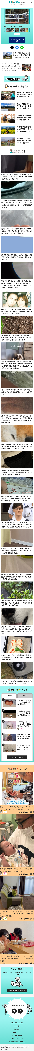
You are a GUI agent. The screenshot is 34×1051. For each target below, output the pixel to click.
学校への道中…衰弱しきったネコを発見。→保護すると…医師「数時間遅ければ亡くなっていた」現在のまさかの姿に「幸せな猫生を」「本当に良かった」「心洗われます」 (17, 364)
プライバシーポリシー (17, 1038)
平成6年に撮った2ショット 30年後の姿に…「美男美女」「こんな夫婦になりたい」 (24, 714)
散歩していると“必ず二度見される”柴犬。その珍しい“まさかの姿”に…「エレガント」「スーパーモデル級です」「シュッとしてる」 (17, 446)
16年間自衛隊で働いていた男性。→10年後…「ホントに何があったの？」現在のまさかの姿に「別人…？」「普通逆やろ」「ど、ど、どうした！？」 (17, 524)
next (29, 16)
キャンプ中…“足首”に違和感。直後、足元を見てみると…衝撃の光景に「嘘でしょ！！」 (16, 682)
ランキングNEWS (17, 1035)
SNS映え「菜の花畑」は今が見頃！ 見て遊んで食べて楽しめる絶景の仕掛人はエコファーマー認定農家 (24, 131)
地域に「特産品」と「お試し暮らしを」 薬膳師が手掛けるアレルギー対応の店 (21, 55)
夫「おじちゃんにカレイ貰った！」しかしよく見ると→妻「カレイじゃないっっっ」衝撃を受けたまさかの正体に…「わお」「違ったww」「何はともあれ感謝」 (16, 419)
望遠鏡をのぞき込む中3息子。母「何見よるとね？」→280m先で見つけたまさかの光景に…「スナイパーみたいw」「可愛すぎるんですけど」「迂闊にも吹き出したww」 (17, 284)
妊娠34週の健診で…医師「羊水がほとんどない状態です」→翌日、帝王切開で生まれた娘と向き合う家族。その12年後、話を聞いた (16, 498)
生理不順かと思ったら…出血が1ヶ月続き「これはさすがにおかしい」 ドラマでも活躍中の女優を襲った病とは (24, 727)
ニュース (9, 695)
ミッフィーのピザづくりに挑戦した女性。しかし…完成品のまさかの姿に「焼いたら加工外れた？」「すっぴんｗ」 (17, 657)
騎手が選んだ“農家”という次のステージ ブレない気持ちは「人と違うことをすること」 (24, 141)
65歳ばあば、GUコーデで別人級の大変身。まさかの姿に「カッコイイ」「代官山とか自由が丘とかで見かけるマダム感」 (16, 176)
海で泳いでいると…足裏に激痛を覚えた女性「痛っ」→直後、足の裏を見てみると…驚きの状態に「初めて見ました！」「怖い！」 (17, 231)
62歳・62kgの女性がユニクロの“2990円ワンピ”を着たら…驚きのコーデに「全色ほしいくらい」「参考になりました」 (17, 550)
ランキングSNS (17, 1032)
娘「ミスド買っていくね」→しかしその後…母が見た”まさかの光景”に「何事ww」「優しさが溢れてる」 (16, 257)
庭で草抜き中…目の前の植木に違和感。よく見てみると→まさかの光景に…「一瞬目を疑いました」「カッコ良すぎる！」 (16, 603)
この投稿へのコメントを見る (17, 40)
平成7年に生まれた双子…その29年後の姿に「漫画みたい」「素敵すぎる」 (24, 703)
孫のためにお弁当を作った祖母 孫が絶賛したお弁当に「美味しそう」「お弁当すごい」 (24, 738)
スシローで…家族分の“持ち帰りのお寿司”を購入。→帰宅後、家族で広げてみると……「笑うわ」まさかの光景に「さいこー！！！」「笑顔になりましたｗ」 (17, 203)
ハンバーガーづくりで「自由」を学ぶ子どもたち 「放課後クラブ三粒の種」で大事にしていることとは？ (11, 67)
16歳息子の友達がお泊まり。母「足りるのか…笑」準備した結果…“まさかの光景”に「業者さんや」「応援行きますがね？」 (16, 472)
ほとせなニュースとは (17, 1023)
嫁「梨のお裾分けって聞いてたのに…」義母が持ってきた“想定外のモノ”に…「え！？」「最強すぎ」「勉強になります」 (16, 576)
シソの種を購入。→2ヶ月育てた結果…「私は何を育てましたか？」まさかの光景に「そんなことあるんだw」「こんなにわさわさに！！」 (16, 337)
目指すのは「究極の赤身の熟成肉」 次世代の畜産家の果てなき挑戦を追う (24, 95)
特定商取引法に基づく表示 (16, 1042)
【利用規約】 (17, 1029)
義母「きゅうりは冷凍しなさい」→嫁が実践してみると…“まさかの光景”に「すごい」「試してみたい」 (16, 392)
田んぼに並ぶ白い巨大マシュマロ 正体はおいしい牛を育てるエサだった (25, 107)
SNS (25, 695)
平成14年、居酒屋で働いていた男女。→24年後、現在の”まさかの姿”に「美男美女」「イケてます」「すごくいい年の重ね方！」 (16, 311)
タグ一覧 (16, 1026)
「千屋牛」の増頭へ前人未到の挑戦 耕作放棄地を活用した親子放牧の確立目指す (24, 118)
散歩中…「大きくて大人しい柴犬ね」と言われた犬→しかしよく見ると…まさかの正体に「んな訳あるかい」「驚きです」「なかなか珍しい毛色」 (16, 630)
